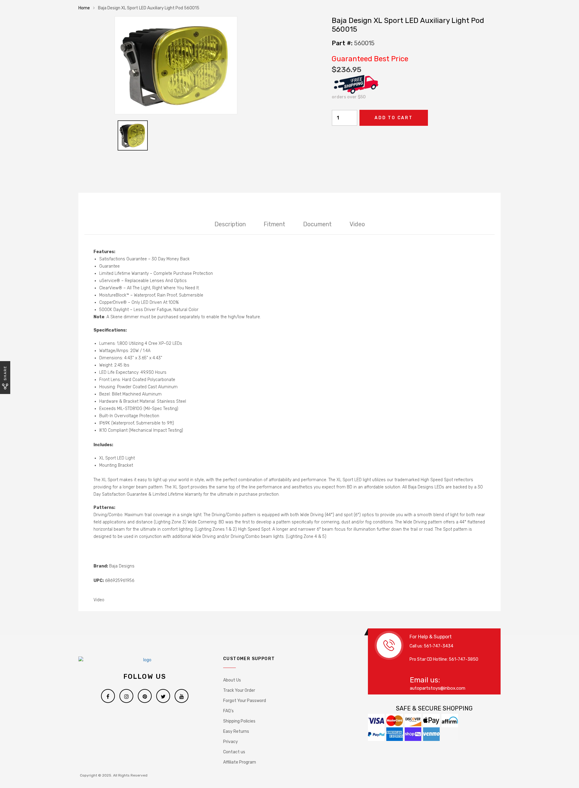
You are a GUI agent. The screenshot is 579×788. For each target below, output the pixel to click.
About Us (232, 680)
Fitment (274, 224)
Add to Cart (394, 117)
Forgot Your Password (244, 700)
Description (230, 224)
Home (84, 8)
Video (357, 224)
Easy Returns (236, 731)
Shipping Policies (239, 721)
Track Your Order (239, 690)
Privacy (230, 741)
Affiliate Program (239, 762)
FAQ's (228, 710)
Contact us (234, 752)
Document (317, 224)
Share (5, 373)
